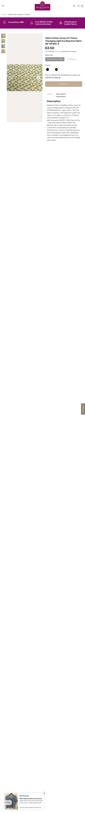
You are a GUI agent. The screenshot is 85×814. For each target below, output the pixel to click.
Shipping (58, 51)
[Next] (38, 78)
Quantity (48, 65)
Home (4, 14)
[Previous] (11, 78)
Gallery (50, 94)
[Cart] (82, 6)
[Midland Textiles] (42, 5)
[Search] (74, 6)
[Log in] (78, 6)
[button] (3, 5)
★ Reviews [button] (83, 409)
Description (61, 94)
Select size (49, 55)
